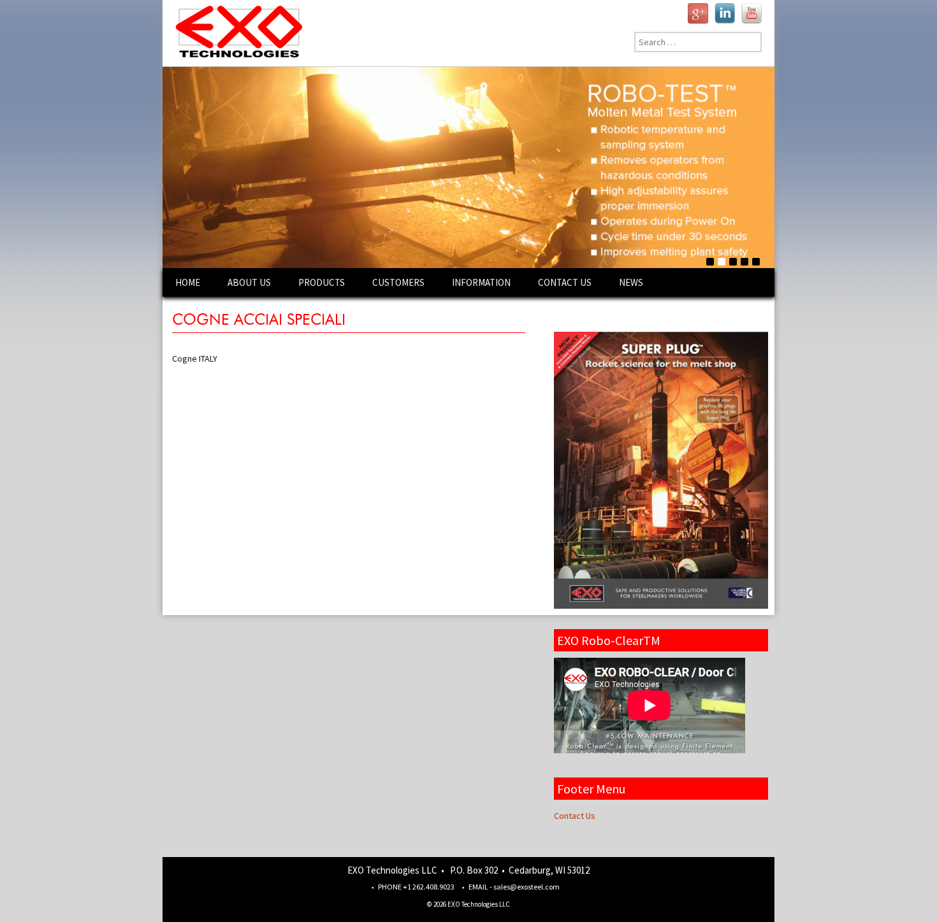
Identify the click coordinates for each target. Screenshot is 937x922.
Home (187, 282)
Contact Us (565, 282)
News (631, 282)
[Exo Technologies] (234, 33)
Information (481, 282)
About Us (249, 282)
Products (321, 282)
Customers (398, 282)
